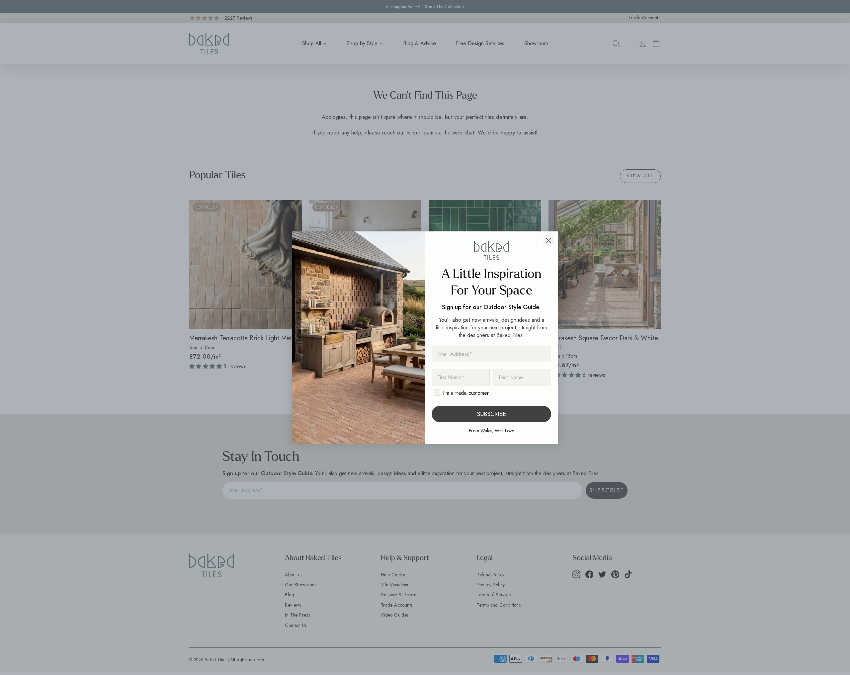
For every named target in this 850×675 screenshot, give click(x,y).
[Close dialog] (548, 240)
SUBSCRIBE (491, 414)
